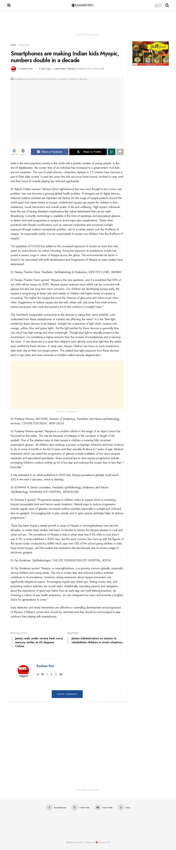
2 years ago (45, 68)
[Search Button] (167, 5)
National (71, 68)
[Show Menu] (8, 5)
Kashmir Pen (27, 68)
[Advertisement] (88, 20)
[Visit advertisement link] (150, 53)
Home (13, 44)
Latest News (24, 44)
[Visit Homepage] (82, 5)
